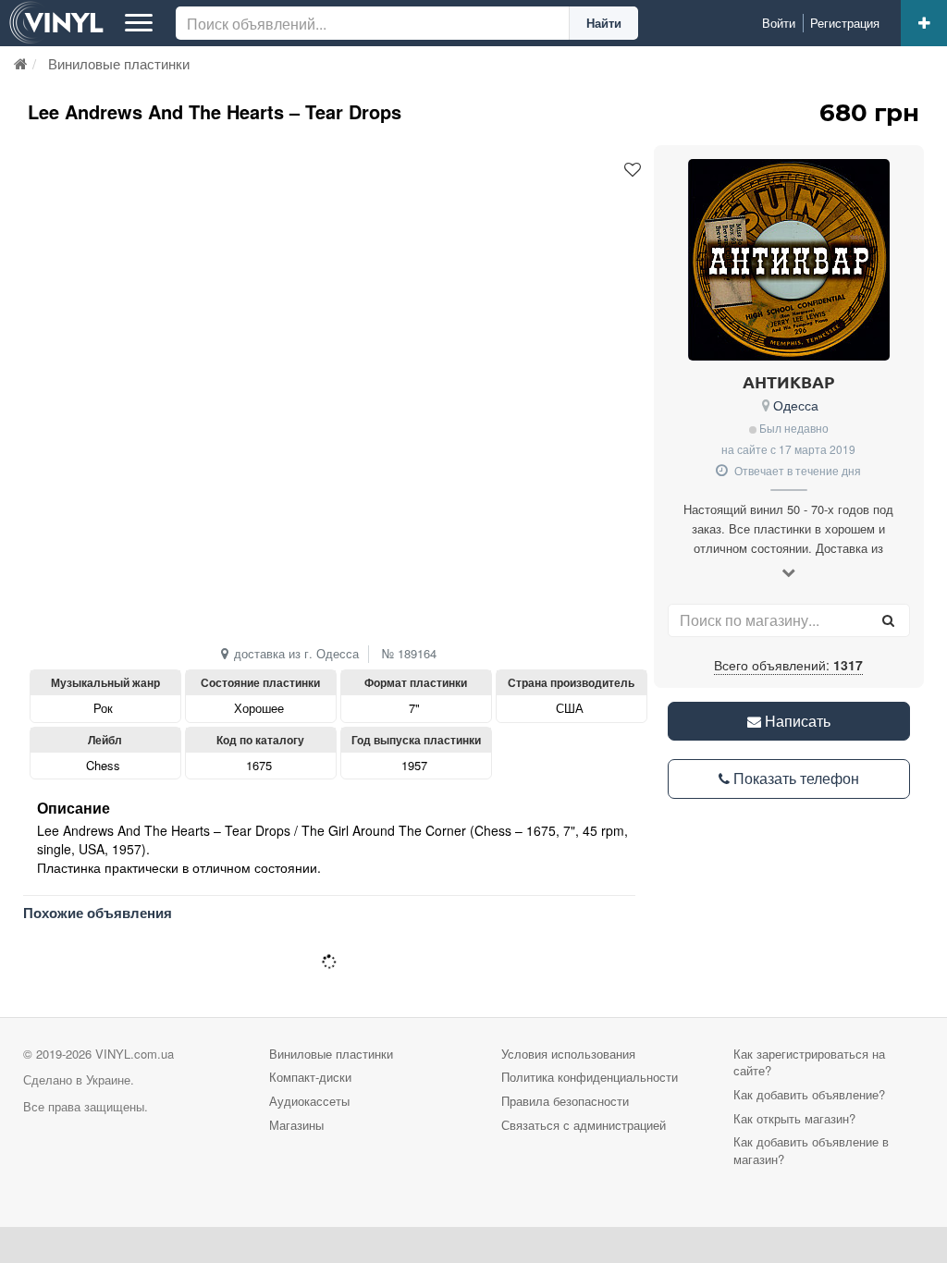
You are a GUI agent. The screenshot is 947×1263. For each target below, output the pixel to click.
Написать (795, 720)
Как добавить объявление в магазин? (811, 1150)
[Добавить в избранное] (632, 170)
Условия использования (568, 1053)
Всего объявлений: (788, 665)
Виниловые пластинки (331, 1053)
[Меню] (139, 23)
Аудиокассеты (309, 1101)
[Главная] (21, 63)
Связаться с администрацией (583, 1125)
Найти (603, 22)
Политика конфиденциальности (589, 1076)
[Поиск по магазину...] (888, 620)
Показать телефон (794, 778)
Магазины (296, 1125)
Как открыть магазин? (794, 1118)
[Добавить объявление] (924, 23)
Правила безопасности (565, 1101)
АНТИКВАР (789, 381)
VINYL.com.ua (134, 1053)
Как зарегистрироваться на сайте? (809, 1062)
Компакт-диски (310, 1076)
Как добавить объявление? (809, 1094)
